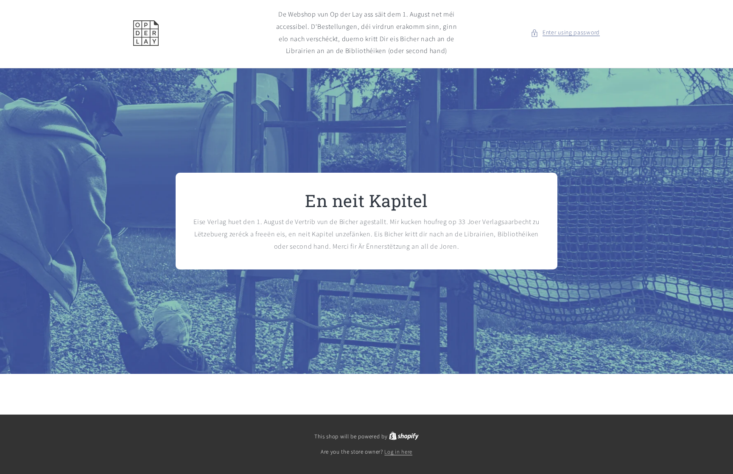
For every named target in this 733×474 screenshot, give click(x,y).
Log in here (398, 452)
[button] (565, 33)
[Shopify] (404, 436)
